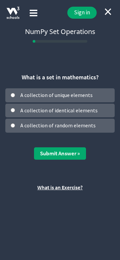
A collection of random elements (58, 125)
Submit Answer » (60, 153)
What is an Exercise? (60, 187)
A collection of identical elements (59, 110)
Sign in (82, 12)
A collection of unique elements (56, 95)
